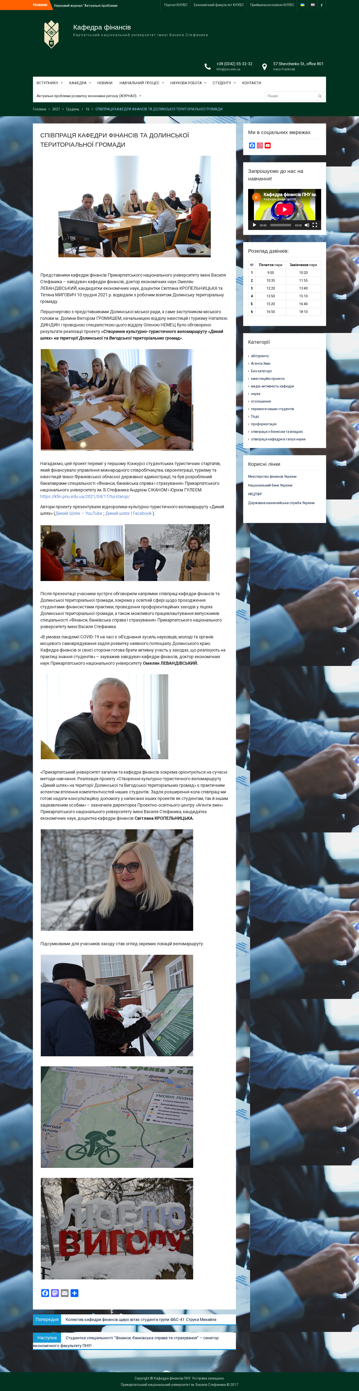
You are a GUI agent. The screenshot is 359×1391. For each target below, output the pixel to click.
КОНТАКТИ (251, 83)
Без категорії (261, 371)
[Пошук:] (296, 96)
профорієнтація (263, 424)
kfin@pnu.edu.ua (228, 69)
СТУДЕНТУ (222, 83)
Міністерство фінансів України (272, 476)
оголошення (261, 401)
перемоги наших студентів (272, 409)
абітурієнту (260, 356)
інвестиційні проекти (268, 379)
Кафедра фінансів (102, 27)
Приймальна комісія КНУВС (272, 5)
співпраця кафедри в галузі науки (278, 439)
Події (255, 416)
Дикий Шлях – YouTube (78, 513)
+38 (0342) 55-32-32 (235, 64)
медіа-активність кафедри (272, 386)
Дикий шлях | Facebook (128, 513)
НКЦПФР (255, 494)
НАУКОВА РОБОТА (186, 83)
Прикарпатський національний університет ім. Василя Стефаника (173, 1385)
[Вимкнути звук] (307, 225)
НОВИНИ (104, 83)
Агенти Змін (260, 363)
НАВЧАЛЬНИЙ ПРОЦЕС (139, 83)
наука (255, 394)
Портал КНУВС (176, 5)
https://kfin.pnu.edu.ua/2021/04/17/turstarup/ (85, 496)
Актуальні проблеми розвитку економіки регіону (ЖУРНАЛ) (87, 96)
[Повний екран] (314, 225)
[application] (284, 209)
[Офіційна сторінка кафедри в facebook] (321, 5)
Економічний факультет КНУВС (219, 5)
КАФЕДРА (77, 83)
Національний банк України (270, 485)
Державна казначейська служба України (281, 503)
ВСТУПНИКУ (47, 83)
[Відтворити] (254, 225)
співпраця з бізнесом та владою (277, 432)
